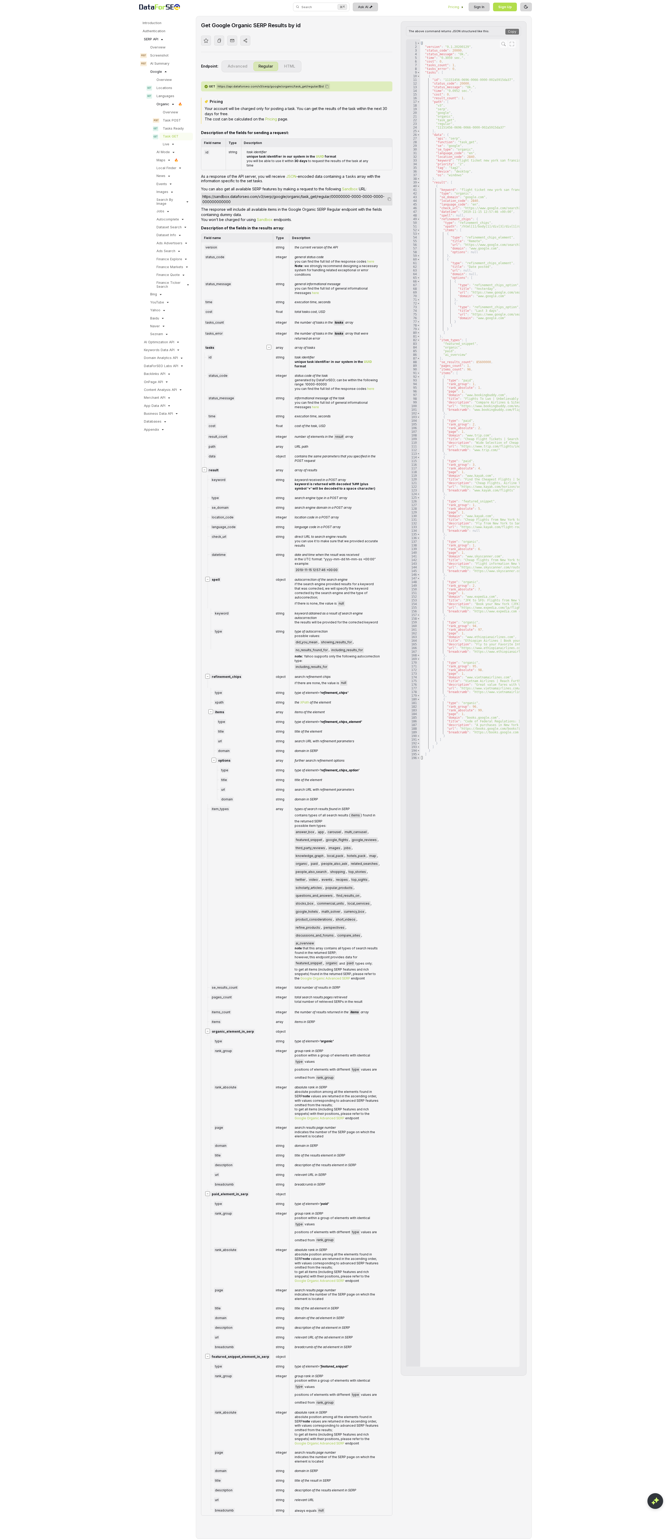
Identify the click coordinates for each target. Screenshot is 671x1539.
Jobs (160, 211)
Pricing (453, 7)
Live (166, 144)
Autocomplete (167, 219)
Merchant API (154, 398)
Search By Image (164, 202)
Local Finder (166, 168)
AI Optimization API (159, 342)
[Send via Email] (232, 41)
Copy (512, 32)
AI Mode (163, 152)
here (370, 261)
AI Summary (159, 63)
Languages (165, 96)
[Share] (245, 41)
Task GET (170, 136)
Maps (160, 160)
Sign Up (505, 7)
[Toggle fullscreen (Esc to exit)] (512, 44)
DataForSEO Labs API (161, 366)
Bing (153, 294)
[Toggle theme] (526, 7)
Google (156, 72)
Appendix (151, 429)
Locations (164, 88)
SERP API (151, 39)
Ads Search (165, 251)
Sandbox (350, 189)
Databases (152, 421)
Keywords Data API (159, 350)
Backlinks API (154, 374)
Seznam (156, 334)
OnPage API (153, 382)
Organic (162, 104)
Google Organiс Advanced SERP (325, 978)
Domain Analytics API (161, 358)
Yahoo (155, 310)
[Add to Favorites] (206, 41)
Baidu (154, 318)
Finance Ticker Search (168, 285)
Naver (155, 326)
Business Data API (158, 414)
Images (162, 192)
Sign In (479, 7)
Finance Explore (169, 259)
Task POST (172, 120)
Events (161, 184)
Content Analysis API (160, 390)
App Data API (154, 406)
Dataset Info (166, 235)
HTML (289, 66)
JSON (291, 176)
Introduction (152, 23)
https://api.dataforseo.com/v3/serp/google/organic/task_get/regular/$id (271, 86)
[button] (418, 43)
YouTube (157, 302)
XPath (304, 702)
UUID (320, 156)
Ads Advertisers (169, 243)
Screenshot (159, 55)
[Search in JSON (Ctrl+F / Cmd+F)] (503, 44)
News (160, 176)
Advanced (237, 66)
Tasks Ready (173, 128)
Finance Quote (168, 275)
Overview (157, 47)
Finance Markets (169, 267)
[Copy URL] (219, 41)
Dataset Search (169, 227)
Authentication (154, 31)
